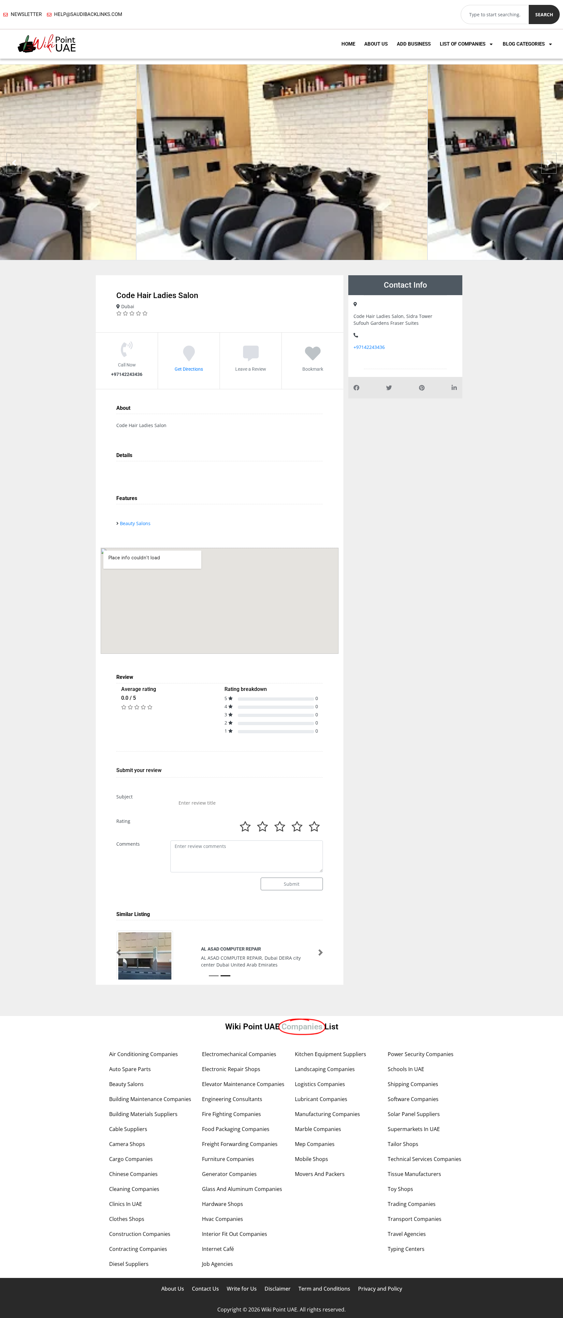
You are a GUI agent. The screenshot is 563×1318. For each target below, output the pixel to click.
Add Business (414, 44)
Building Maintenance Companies (150, 1099)
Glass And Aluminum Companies (242, 1189)
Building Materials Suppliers (143, 1114)
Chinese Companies (133, 1174)
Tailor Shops (403, 1144)
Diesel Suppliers (129, 1264)
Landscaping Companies (325, 1069)
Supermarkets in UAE (414, 1129)
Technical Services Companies (424, 1159)
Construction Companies (139, 1234)
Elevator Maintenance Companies (243, 1084)
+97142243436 (369, 347)
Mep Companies (315, 1144)
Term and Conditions (324, 1288)
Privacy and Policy (380, 1288)
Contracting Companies (138, 1249)
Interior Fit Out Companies (234, 1234)
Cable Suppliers (128, 1129)
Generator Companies (229, 1174)
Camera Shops (127, 1144)
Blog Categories (524, 44)
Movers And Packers (320, 1174)
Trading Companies (412, 1204)
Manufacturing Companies (327, 1114)
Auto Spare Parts (130, 1069)
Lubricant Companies (321, 1099)
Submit (291, 884)
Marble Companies (318, 1129)
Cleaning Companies (134, 1189)
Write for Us (242, 1288)
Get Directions (189, 369)
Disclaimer (278, 1288)
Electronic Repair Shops (231, 1069)
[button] (119, 952)
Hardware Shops (222, 1204)
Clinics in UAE (125, 1204)
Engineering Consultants (232, 1099)
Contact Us (205, 1288)
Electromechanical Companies (239, 1054)
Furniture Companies (228, 1159)
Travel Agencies (407, 1234)
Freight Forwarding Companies (240, 1144)
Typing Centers (406, 1249)
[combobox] (495, 14)
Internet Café (218, 1249)
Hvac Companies (222, 1219)
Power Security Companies (421, 1054)
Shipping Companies (413, 1084)
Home (348, 44)
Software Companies (413, 1099)
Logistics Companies (320, 1084)
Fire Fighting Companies (231, 1114)
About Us (376, 44)
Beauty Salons (135, 523)
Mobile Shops (311, 1159)
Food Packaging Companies (235, 1129)
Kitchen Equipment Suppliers (330, 1054)
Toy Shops (400, 1189)
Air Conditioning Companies (143, 1054)
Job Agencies (217, 1264)
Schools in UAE (406, 1069)
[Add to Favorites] (313, 358)
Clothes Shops (126, 1219)
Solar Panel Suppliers (414, 1114)
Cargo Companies (131, 1159)
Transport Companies (414, 1219)
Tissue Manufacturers (414, 1174)
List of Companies (462, 44)
